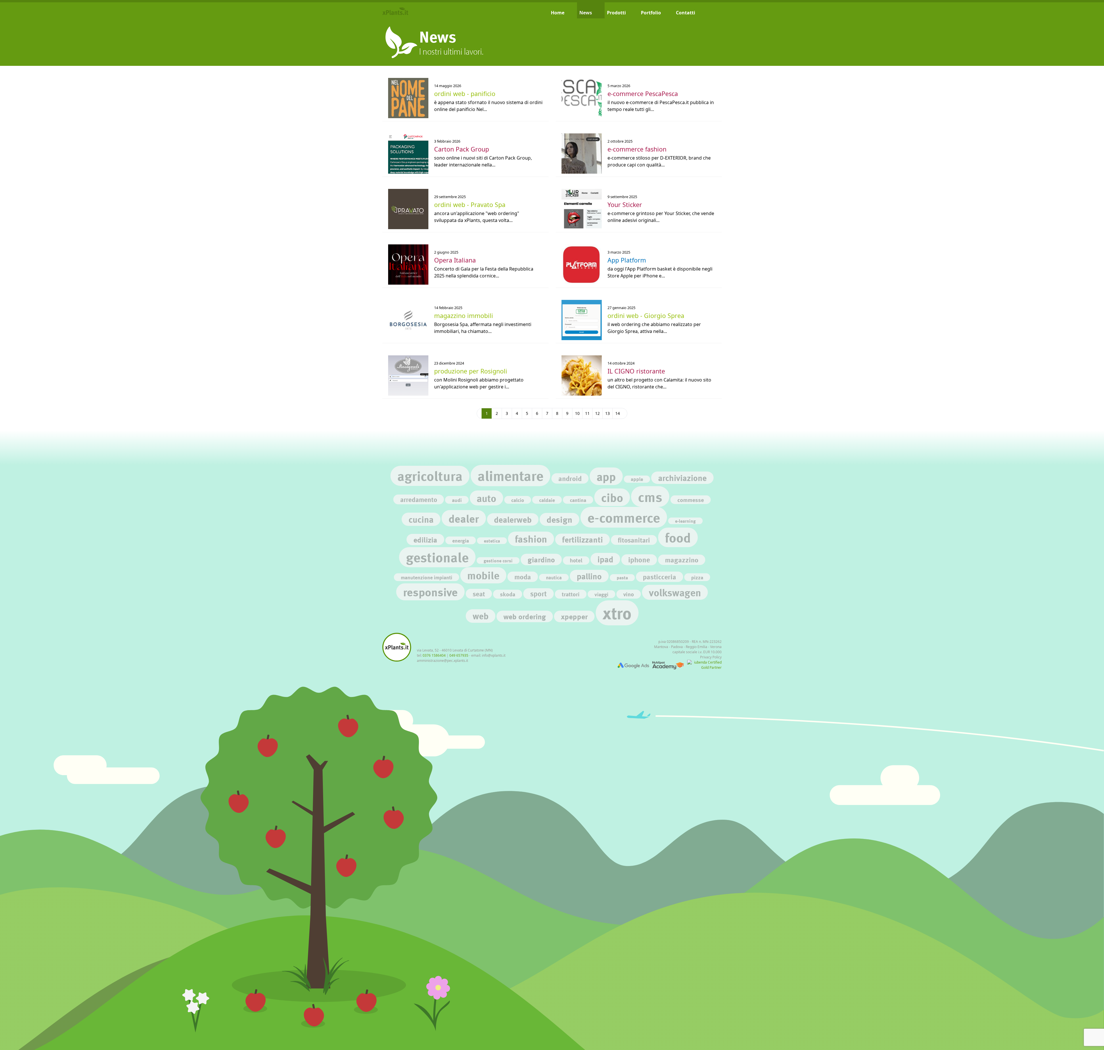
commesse (690, 499)
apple (637, 479)
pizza (697, 577)
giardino (541, 559)
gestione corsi (498, 560)
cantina (578, 500)
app (606, 476)
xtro (617, 612)
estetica (492, 540)
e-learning (685, 521)
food (678, 537)
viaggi (601, 594)
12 (597, 413)
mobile (483, 575)
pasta (622, 577)
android (570, 478)
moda (522, 577)
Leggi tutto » (396, 78)
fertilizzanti (582, 539)
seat (479, 594)
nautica (554, 577)
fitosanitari (634, 540)
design (559, 519)
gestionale (437, 557)
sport (538, 593)
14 (617, 413)
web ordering (524, 616)
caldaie (547, 500)
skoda (507, 594)
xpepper (574, 616)
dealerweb (513, 519)
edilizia (425, 539)
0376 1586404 (434, 655)
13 (607, 413)
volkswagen (675, 592)
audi (457, 500)
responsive (430, 591)
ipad (605, 559)
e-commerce (623, 517)
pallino (589, 576)
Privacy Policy (711, 657)
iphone (639, 559)
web (480, 615)
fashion (531, 539)
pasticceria (659, 577)
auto (486, 497)
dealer (463, 518)
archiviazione (682, 478)
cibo (612, 497)
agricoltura (430, 476)
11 (587, 413)
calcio (517, 500)
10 (577, 413)
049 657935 (458, 655)
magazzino (681, 560)
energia (460, 540)
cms (650, 496)
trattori (571, 594)
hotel (576, 560)
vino (628, 594)
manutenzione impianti (426, 577)
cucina (421, 519)
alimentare (510, 475)
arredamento (418, 499)
